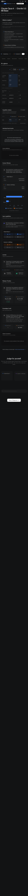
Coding (3, 84)
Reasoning (4, 80)
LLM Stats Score (4, 76)
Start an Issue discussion (20, 349)
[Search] (20, 1)
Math (3, 119)
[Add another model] (26, 54)
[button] (10, 54)
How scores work (22, 123)
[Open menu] (25, 1)
